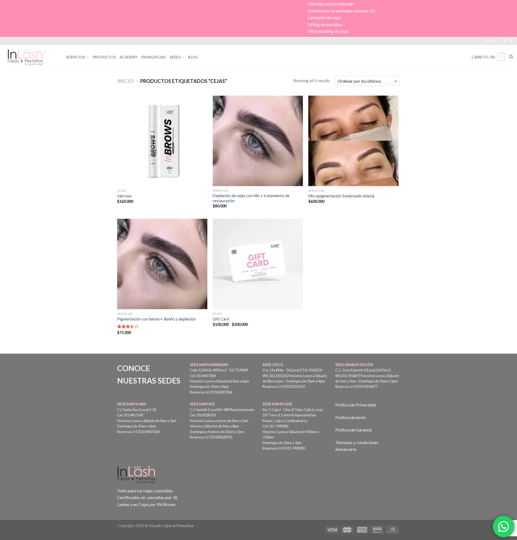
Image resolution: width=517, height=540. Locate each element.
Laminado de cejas (278, 17)
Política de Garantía (353, 429)
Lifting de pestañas (278, 24)
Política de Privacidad (355, 404)
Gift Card (221, 319)
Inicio (125, 81)
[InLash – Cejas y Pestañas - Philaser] (31, 57)
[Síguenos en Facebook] (505, 41)
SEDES (175, 57)
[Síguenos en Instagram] (510, 41)
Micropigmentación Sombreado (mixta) (341, 196)
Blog (193, 57)
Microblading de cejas (282, 31)
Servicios (75, 57)
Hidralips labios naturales (285, 3)
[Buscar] (511, 57)
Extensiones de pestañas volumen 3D (295, 10)
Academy (128, 57)
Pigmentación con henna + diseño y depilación (156, 319)
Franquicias (153, 57)
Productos (104, 57)
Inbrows (124, 196)
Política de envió (350, 417)
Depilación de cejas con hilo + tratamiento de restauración (251, 198)
